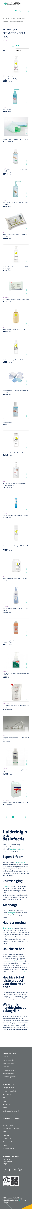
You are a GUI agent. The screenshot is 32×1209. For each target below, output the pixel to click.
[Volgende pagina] (25, 817)
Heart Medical (7, 1142)
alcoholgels (11, 913)
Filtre (18, 46)
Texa (10, 849)
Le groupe (6, 1122)
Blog (4, 1101)
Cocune (15, 849)
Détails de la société (9, 1091)
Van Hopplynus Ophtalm (11, 1128)
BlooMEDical (7, 1139)
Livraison (6, 1067)
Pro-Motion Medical (9, 1149)
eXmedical (6, 1135)
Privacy (23, 1200)
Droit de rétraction (9, 1073)
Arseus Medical (8, 1125)
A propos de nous (8, 1088)
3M (20, 849)
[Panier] (27, 10)
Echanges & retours (9, 1070)
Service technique (8, 1063)
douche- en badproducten (15, 961)
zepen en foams (19, 862)
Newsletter (6, 1104)
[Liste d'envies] (23, 10)
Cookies (6, 1202)
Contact (5, 1057)
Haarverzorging (8, 928)
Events (5, 1108)
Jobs (4, 1098)
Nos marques (7, 1094)
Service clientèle (8, 1060)
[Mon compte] (19, 10)
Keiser (5, 1145)
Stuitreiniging (7, 886)
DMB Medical (7, 1132)
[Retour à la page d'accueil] (12, 3)
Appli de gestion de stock (11, 1111)
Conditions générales (9, 1077)
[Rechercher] (16, 10)
